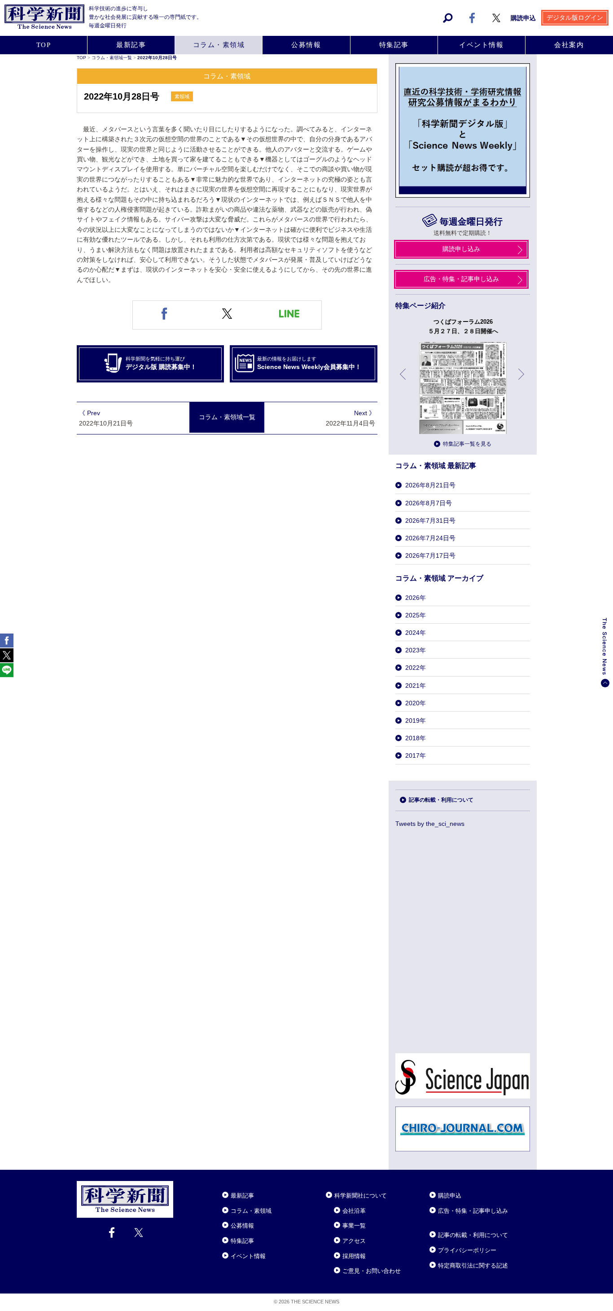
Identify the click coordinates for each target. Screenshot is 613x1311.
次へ (521, 381)
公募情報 (306, 44)
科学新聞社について (360, 1195)
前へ (403, 381)
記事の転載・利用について (441, 800)
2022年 (415, 667)
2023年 (415, 650)
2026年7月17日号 (430, 555)
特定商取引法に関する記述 (473, 1265)
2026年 (415, 597)
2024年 (415, 632)
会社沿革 (354, 1210)
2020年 (415, 703)
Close (181, 1184)
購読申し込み (461, 248)
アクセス (354, 1240)
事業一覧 (354, 1225)
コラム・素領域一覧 (112, 57)
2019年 (415, 720)
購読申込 (523, 18)
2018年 (415, 738)
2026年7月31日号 (430, 520)
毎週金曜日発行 (471, 221)
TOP (43, 44)
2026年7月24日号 (430, 538)
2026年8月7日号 (428, 503)
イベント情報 (481, 44)
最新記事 (131, 44)
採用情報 (354, 1256)
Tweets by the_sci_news (429, 823)
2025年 (415, 615)
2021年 (415, 685)
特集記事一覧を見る (467, 444)
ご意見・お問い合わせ (371, 1271)
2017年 (415, 755)
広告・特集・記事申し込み (461, 278)
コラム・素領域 (219, 44)
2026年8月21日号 (430, 485)
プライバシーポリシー (467, 1250)
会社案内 (569, 44)
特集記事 (394, 44)
